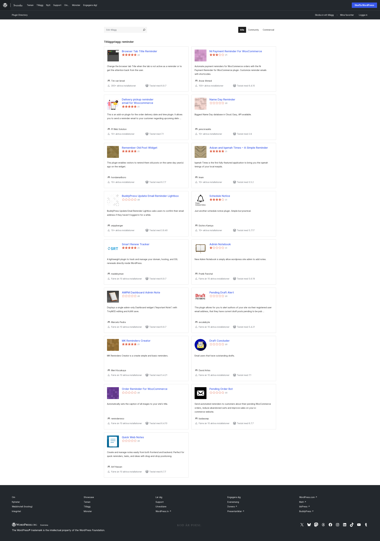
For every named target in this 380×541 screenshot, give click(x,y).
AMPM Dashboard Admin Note (141, 292)
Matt (302, 502)
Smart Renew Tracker (135, 244)
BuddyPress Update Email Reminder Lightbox (150, 195)
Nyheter (16, 502)
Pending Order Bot (221, 388)
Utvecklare (161, 506)
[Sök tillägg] (144, 30)
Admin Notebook (220, 244)
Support (160, 502)
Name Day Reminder (222, 99)
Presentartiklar (235, 511)
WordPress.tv (163, 511)
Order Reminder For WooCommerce (144, 388)
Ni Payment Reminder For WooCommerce (235, 51)
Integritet (16, 511)
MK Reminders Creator (136, 340)
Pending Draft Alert (221, 292)
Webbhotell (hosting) (22, 506)
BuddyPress (306, 511)
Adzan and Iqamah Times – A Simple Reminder (238, 147)
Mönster (88, 511)
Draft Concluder (219, 340)
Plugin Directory (20, 15)
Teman (87, 502)
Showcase (89, 497)
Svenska (44, 525)
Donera (232, 506)
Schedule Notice (219, 195)
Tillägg (87, 506)
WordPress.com (308, 497)
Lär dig (159, 497)
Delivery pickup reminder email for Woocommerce (137, 101)
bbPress (304, 506)
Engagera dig (234, 497)
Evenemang (233, 502)
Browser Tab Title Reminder (139, 51)
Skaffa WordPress (364, 5)
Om (13, 497)
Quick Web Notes (133, 437)
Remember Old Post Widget (139, 147)
